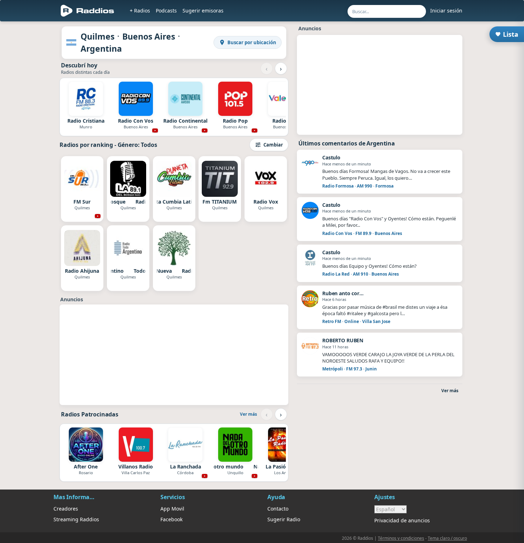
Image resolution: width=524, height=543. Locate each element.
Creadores (65, 508)
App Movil (172, 508)
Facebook (171, 519)
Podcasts (166, 10)
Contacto (277, 508)
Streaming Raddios (76, 519)
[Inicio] (87, 10)
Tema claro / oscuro (447, 538)
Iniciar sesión (446, 10)
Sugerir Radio (283, 519)
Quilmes (97, 36)
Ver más (248, 414)
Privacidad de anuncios (402, 520)
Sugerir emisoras (203, 10)
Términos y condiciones (401, 538)
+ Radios (140, 10)
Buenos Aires (148, 36)
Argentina (101, 48)
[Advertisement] (31, 133)
